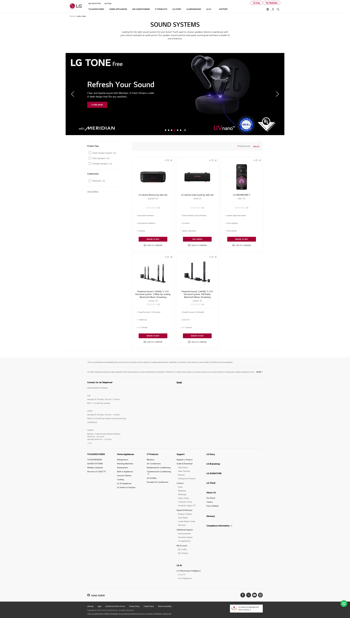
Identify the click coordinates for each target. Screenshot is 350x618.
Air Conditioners (154, 463)
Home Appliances (125, 454)
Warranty (182, 525)
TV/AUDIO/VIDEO (96, 454)
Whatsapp (182, 494)
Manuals (181, 474)
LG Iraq (256, 2)
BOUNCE (151, 199)
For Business (271, 2)
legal (99, 606)
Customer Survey (185, 501)
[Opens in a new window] (242, 595)
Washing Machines (125, 463)
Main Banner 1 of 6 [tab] (165, 130)
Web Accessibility (165, 606)
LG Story (210, 454)
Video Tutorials (184, 471)
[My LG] (273, 9)
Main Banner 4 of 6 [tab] (174, 130)
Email (179, 382)
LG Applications (184, 541)
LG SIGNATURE (213, 473)
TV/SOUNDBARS (94, 459)
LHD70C (151, 301)
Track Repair (183, 517)
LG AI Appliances (124, 483)
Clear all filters (92, 191)
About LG (211, 492)
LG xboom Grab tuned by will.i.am (197, 194)
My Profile (182, 549)
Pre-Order (197, 239)
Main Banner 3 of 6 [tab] (171, 130)
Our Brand (210, 498)
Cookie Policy (149, 606)
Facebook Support (185, 505)
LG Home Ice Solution (126, 487)
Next (277, 94)
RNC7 (240, 199)
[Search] (278, 9)
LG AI (179, 565)
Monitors (151, 459)
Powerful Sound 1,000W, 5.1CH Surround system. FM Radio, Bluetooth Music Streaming (197, 294)
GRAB (196, 199)
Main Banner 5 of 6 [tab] (177, 130)
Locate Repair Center (186, 521)
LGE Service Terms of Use (115, 606)
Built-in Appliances (125, 471)
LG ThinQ (210, 483)
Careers (209, 502)
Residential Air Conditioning (159, 467)
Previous (72, 94)
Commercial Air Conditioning (159, 471)
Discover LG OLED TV (96, 471)
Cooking (120, 479)
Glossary (210, 516)
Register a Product (185, 459)
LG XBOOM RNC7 (241, 194)
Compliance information (218, 525)
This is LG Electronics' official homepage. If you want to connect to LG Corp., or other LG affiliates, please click (129, 613)
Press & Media (212, 506)
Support (181, 454)
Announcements (184, 533)
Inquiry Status (183, 498)
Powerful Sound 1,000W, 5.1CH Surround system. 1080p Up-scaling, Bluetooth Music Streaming (153, 294)
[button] (153, 245)
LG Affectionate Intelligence (189, 570)
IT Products (152, 454)
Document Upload (185, 537)
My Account (182, 545)
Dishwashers (122, 467)
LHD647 (196, 301)
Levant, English (98, 595)
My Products (183, 553)
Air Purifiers (152, 478)
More (258, 372)
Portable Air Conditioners (157, 482)
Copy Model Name (157, 199)
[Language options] (267, 9)
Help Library (183, 467)
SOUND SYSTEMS (95, 463)
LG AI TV (181, 574)
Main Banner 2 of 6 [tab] (168, 130)
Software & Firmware (186, 478)
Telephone (182, 490)
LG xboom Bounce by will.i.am (153, 194)
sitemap (90, 606)
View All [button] (256, 146)
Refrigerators (122, 459)
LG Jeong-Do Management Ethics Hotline (248, 608)
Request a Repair (185, 514)
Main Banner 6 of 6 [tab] (180, 130)
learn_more (97, 104)
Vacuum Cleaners (124, 475)
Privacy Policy (134, 606)
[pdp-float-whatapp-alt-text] (343, 603)
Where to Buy (153, 239)
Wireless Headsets (95, 467)
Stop (185, 130)
